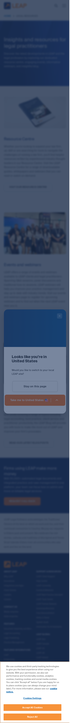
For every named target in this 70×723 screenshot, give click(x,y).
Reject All (32, 716)
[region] (35, 692)
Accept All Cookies (32, 707)
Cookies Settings (32, 698)
